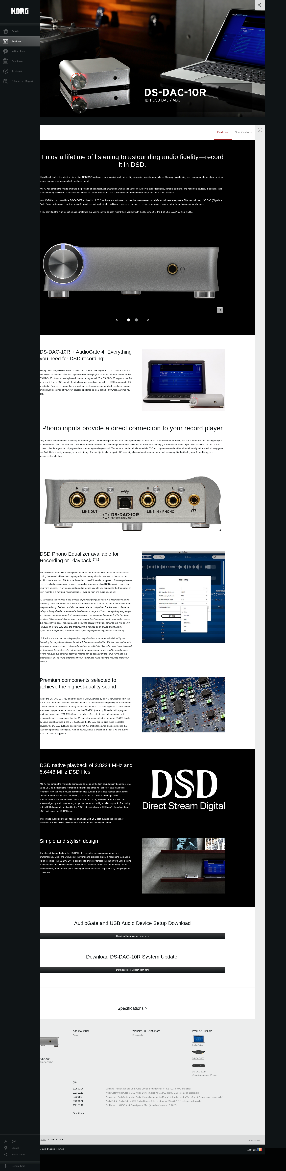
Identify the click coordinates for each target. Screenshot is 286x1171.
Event (262, 188)
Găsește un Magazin (23, 81)
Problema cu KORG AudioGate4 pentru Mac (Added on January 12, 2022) (141, 1105)
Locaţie (15, 1148)
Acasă (15, 31)
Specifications (243, 132)
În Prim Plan (18, 51)
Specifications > (132, 1008)
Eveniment (17, 61)
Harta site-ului (253, 1140)
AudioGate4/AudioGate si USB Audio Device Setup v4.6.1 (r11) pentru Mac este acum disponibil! (152, 1093)
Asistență (17, 71)
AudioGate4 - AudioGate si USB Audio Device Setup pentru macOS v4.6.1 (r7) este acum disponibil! (154, 1101)
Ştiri (14, 1141)
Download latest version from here (132, 936)
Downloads (137, 1035)
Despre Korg (18, 1166)
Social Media (18, 1154)
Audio (43, 1139)
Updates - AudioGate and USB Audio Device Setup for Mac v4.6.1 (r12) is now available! (148, 1088)
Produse (16, 41)
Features (222, 132)
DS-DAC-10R (57, 1139)
